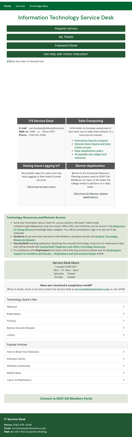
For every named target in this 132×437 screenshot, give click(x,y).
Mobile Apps (14, 372)
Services (20, 6)
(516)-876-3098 (22, 424)
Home (7, 6)
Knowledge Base (39, 6)
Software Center (16, 358)
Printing (11, 320)
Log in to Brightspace (19, 379)
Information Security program (91, 140)
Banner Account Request (21, 327)
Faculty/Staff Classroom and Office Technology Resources (72, 246)
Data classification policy (89, 150)
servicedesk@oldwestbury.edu (92, 289)
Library (11, 334)
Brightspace (14, 313)
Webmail (12, 306)
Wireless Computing (18, 365)
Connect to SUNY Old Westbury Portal (66, 398)
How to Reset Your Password (23, 351)
